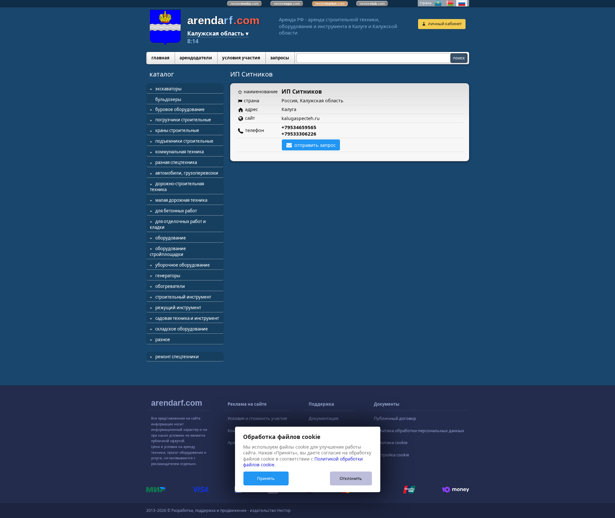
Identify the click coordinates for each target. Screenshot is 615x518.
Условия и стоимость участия (257, 418)
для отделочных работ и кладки (178, 224)
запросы (279, 58)
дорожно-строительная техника (177, 186)
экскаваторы (168, 89)
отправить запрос (315, 145)
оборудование (170, 238)
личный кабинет (445, 23)
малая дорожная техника (181, 200)
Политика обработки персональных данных (419, 430)
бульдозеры (168, 99)
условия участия (241, 58)
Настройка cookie (391, 455)
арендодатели (195, 58)
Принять (266, 478)
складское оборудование (181, 329)
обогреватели (170, 286)
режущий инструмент (178, 307)
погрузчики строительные (183, 120)
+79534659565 (299, 127)
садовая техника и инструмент (187, 318)
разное (162, 339)
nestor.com (245, 3)
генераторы (167, 276)
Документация (323, 418)
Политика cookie (390, 442)
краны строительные (177, 130)
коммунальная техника (179, 152)
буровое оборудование (180, 109)
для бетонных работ (176, 211)
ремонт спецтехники (177, 357)
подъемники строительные (184, 141)
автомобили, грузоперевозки (186, 173)
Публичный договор (395, 418)
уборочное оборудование (182, 265)
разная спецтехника (176, 162)
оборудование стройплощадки (168, 251)
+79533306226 (299, 133)
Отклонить (351, 478)
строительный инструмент (183, 297)
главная (160, 58)
